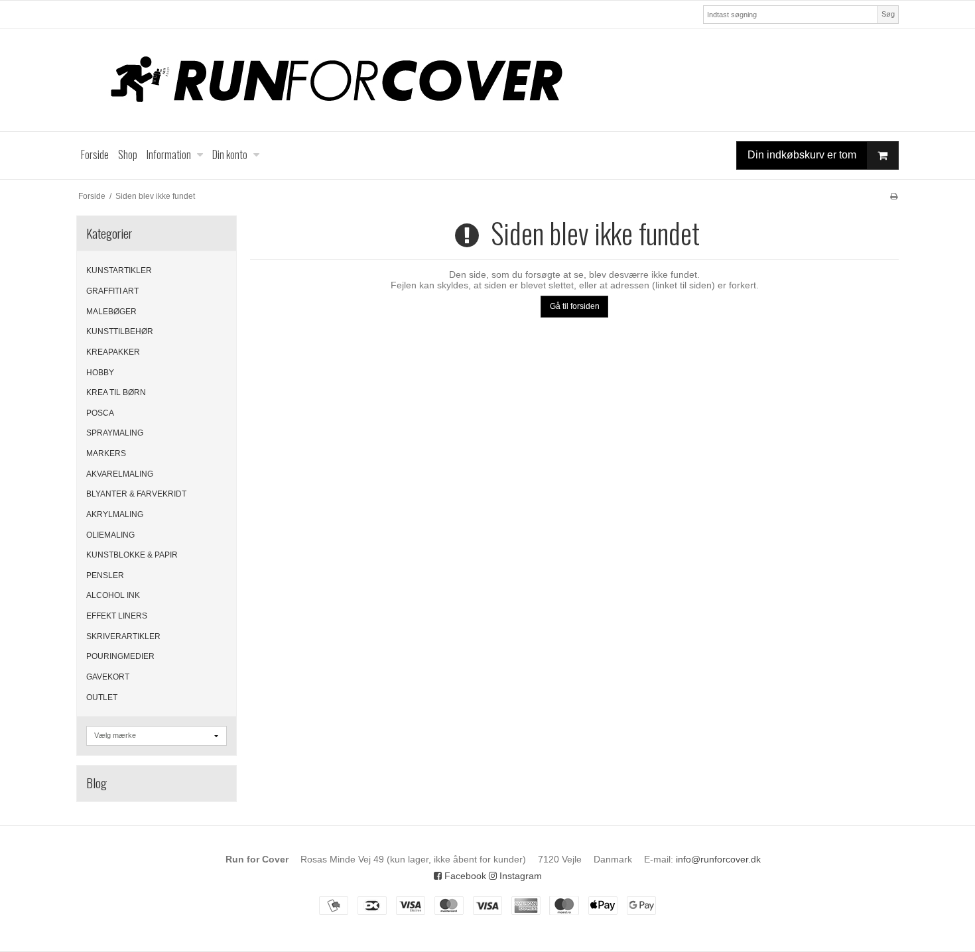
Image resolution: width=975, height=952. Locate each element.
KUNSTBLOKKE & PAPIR (132, 555)
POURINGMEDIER (120, 656)
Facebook (464, 875)
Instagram (519, 875)
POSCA (100, 413)
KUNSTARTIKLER (119, 270)
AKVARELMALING (119, 474)
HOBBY (100, 372)
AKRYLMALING (114, 514)
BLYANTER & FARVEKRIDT (136, 494)
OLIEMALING (110, 535)
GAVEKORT (107, 677)
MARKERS (106, 453)
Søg (888, 14)
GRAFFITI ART (112, 291)
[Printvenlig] (894, 196)
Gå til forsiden (575, 306)
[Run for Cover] (487, 80)
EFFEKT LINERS (116, 616)
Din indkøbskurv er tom (802, 154)
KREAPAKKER (113, 352)
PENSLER (105, 575)
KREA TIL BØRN (116, 392)
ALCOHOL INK (113, 595)
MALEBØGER (111, 311)
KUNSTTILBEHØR (119, 331)
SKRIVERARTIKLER (123, 636)
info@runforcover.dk (718, 859)
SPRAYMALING (114, 433)
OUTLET (101, 697)
